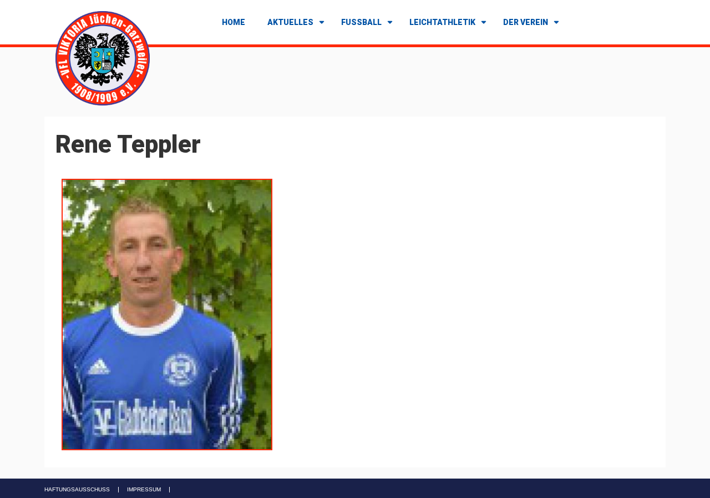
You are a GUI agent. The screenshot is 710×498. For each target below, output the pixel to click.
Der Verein (525, 22)
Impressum (144, 489)
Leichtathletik (442, 22)
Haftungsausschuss (77, 489)
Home (233, 22)
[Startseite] (102, 57)
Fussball (361, 22)
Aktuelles (290, 22)
